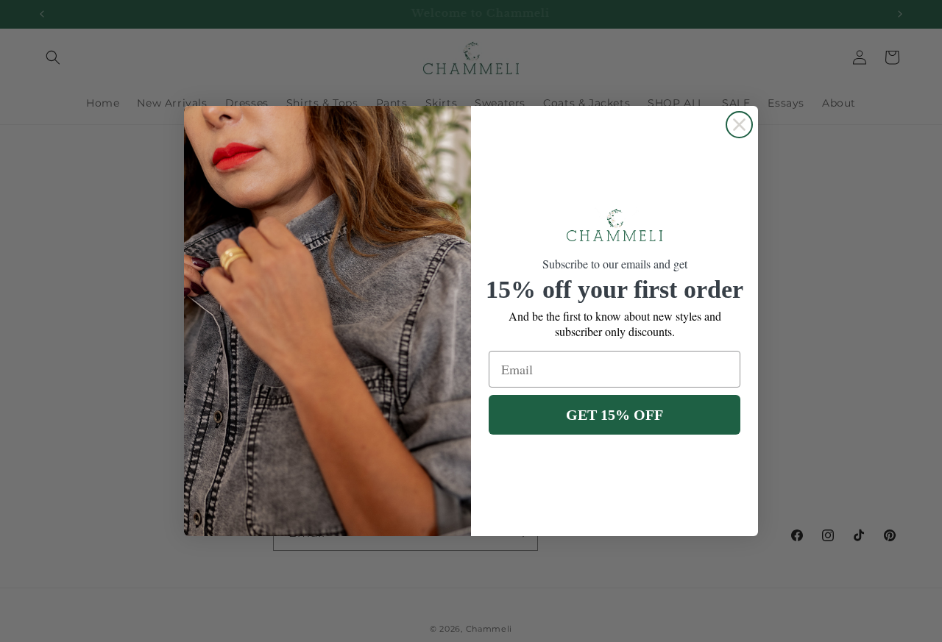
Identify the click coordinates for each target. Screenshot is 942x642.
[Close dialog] (739, 125)
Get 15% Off (614, 415)
